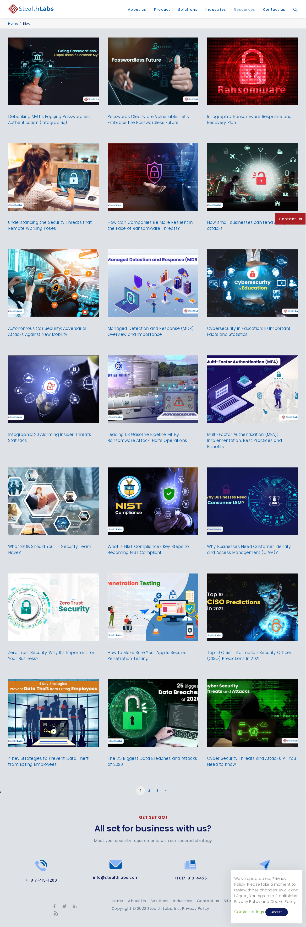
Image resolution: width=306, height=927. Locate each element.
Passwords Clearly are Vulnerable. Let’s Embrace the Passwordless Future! (148, 120)
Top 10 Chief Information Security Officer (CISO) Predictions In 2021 (249, 656)
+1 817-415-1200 (41, 880)
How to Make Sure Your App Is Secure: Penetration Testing (147, 656)
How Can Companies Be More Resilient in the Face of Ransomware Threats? (150, 225)
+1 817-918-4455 (190, 878)
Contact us (274, 9)
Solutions (187, 9)
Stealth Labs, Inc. (164, 908)
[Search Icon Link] (294, 16)
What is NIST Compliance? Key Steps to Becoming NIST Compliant (148, 550)
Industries (215, 9)
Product (162, 9)
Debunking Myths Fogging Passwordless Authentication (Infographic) (49, 120)
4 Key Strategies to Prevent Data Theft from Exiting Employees (48, 761)
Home (13, 23)
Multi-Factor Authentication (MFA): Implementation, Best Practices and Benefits (244, 441)
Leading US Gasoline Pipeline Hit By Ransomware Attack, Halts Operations (147, 438)
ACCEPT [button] (276, 912)
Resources (244, 9)
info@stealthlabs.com (116, 877)
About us (137, 9)
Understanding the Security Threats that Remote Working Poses (50, 225)
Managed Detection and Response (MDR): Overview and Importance (151, 332)
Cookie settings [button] (249, 912)
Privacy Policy (195, 908)
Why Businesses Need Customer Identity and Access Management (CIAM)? (249, 550)
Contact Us (290, 218)
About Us (137, 901)
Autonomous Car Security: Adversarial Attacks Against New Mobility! (47, 332)
